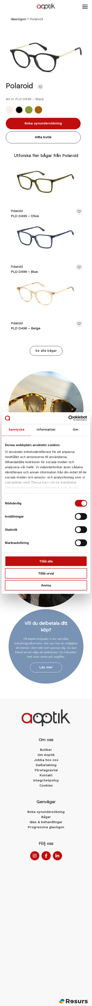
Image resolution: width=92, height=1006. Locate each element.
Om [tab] (75, 429)
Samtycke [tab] (17, 429)
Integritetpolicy (46, 780)
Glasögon (18, 19)
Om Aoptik (46, 755)
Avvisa (46, 585)
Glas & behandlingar (46, 822)
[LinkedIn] (57, 855)
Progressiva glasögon (46, 827)
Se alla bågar (46, 351)
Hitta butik (43, 137)
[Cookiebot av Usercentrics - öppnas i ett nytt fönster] (68, 418)
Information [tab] (45, 429)
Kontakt (46, 775)
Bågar (46, 817)
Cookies (46, 785)
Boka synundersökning (43, 123)
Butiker (46, 750)
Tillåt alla (46, 561)
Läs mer (46, 667)
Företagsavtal (46, 770)
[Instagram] (34, 855)
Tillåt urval (46, 573)
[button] (39, 87)
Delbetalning (46, 765)
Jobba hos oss (46, 760)
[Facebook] (46, 855)
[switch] (81, 516)
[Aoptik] (46, 6)
